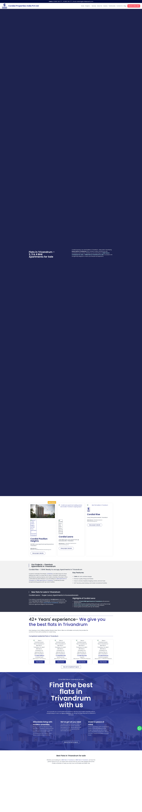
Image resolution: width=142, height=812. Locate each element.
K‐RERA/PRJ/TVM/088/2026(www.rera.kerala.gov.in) (40, 549)
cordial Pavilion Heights (38, 539)
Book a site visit (134, 6)
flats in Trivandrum (66, 713)
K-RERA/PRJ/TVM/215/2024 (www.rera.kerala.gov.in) (67, 544)
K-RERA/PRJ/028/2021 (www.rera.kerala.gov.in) (94, 520)
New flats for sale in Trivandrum (45, 592)
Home (82, 6)
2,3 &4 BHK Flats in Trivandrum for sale (71, 679)
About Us (99, 6)
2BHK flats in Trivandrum (68, 760)
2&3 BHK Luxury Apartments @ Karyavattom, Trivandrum (42, 544)
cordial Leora (66, 536)
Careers (105, 6)
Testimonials (112, 6)
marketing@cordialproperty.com (84, 1)
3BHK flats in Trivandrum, (82, 760)
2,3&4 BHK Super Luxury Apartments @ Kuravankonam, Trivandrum (69, 540)
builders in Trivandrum (92, 249)
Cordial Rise (49, 573)
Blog (125, 6)
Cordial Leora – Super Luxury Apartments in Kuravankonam (53, 595)
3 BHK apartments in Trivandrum (44, 580)
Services (94, 6)
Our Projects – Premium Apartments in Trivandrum (43, 565)
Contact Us (119, 6)
